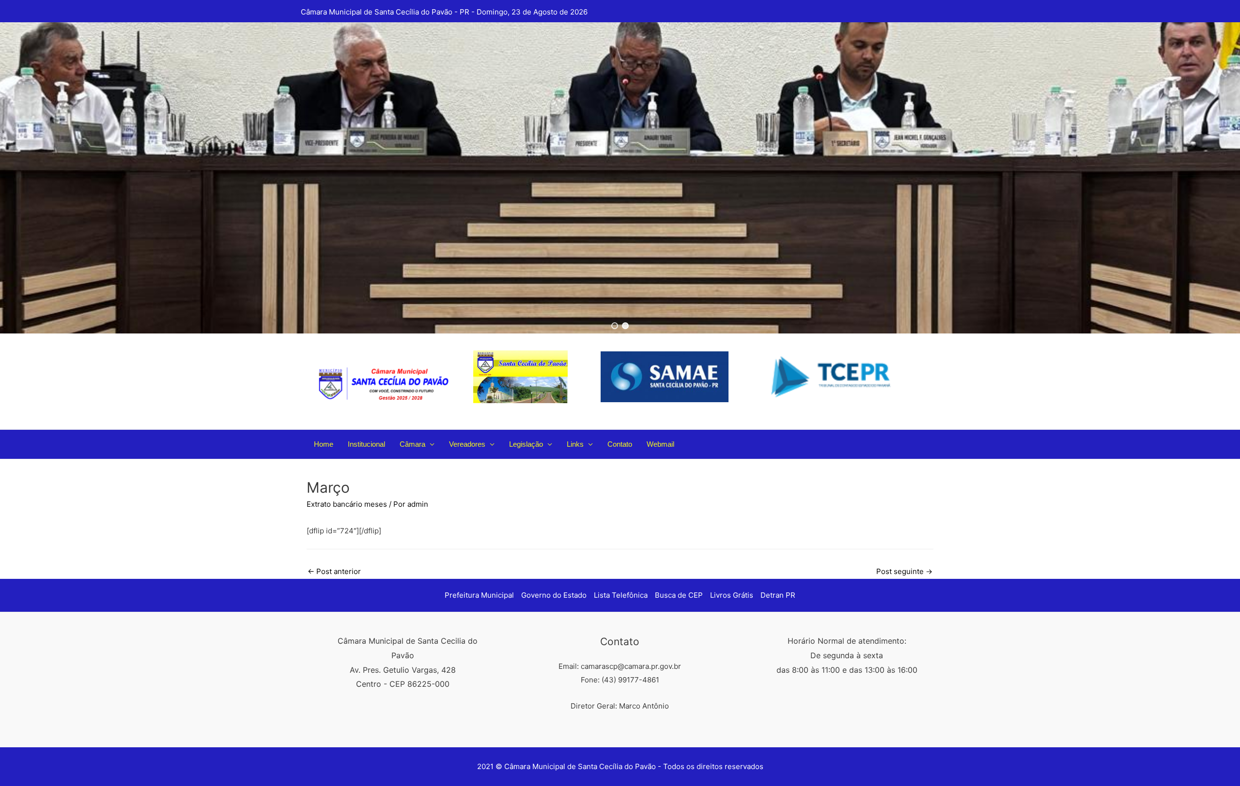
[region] (620, 177)
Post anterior (334, 571)
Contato (619, 444)
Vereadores (467, 444)
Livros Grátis (731, 595)
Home (323, 444)
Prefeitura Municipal (479, 595)
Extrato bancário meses (347, 504)
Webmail (660, 444)
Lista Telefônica (621, 595)
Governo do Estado (554, 595)
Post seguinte (904, 571)
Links (575, 444)
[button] (614, 325)
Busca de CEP (679, 595)
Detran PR (777, 595)
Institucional (366, 444)
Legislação (526, 444)
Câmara (412, 444)
